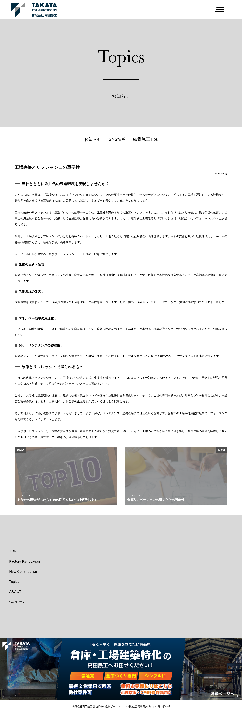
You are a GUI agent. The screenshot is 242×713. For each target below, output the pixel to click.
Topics (14, 582)
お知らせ (93, 139)
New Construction (23, 571)
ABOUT (15, 592)
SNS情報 (117, 139)
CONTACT (17, 602)
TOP (12, 551)
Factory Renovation (24, 561)
